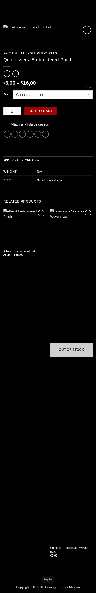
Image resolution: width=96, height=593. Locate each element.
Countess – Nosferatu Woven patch (69, 549)
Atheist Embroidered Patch (20, 251)
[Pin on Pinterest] (37, 134)
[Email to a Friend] (30, 134)
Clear (89, 87)
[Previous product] (15, 73)
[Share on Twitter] (22, 134)
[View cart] (90, 8)
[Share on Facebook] (14, 134)
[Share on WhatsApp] (7, 134)
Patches (10, 53)
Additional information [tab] (21, 160)
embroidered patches (39, 53)
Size (6, 94)
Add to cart (40, 111)
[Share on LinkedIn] (45, 134)
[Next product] (7, 73)
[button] (5, 7)
